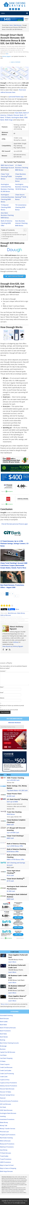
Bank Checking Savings (14, 5)
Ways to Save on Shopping (8, 1168)
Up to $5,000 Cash (13, 780)
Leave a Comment (15, 62)
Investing (3, 1116)
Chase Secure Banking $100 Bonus (20, 197)
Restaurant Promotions (7, 1144)
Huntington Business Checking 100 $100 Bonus (21, 186)
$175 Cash (10, 881)
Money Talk (3, 1125)
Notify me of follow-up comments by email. (12, 705)
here (7, 53)
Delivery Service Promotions (8, 1086)
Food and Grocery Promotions (9, 1101)
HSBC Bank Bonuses (6, 1110)
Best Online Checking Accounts (9, 1043)
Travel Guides (4, 1156)
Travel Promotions (5, 1159)
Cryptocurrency (4, 1080)
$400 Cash (10, 838)
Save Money (3, 1150)
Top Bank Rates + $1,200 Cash (17, 790)
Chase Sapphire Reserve (17, 996)
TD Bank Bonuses (5, 1153)
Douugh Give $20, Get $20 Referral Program (14, 234)
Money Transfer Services (7, 1128)
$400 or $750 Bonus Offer (15, 859)
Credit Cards (3, 1076)
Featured (2, 1098)
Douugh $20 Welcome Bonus (10, 232)
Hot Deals (3, 1107)
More (17, 609)
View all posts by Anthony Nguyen (12, 646)
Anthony (15, 642)
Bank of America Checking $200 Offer (6, 223)
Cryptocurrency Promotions (8, 1083)
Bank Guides (4, 1021)
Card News (3, 1055)
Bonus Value (4, 1004)
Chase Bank (18, 113)
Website (2, 698)
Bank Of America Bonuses (8, 1028)
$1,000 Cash (11, 891)
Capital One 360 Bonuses (7, 1052)
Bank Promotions (5, 1031)
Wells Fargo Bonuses (6, 1171)
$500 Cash (10, 825)
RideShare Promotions (7, 1147)
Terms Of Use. (11, 1203)
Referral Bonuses (5, 615)
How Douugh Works (7, 236)
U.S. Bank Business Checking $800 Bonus (21, 167)
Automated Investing (6, 1015)
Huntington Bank (17, 117)
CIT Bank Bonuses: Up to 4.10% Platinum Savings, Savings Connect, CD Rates (14, 543)
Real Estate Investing (6, 1138)
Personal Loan (4, 1132)
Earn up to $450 (12, 802)
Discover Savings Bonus (7, 1095)
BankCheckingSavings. (17, 1200)
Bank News (3, 1025)
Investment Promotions (7, 1119)
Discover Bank (18, 115)
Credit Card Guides (5, 1070)
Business (2, 1049)
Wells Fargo (9, 120)
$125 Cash (10, 875)
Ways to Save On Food (6, 1165)
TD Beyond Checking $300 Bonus (6, 207)
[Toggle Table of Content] (24, 230)
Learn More (12, 962)
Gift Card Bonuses (5, 1104)
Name (2, 687)
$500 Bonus (11, 814)
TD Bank (8, 117)
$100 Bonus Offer (13, 851)
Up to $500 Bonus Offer (15, 846)
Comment (3, 671)
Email (2, 692)
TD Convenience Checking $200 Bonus (20, 207)
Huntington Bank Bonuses (8, 1113)
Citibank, (10, 115)
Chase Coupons (5, 1064)
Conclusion (5, 238)
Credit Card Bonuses (6, 1067)
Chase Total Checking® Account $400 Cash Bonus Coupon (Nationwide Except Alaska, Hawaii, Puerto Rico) (13, 565)
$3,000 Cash (11, 796)
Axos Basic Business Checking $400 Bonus (7, 215)
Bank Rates (3, 1034)
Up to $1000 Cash (13, 832)
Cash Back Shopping (6, 1058)
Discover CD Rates (5, 1092)
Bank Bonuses (12, 613)
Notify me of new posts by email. (9, 709)
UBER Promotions (5, 1162)
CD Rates (2, 1061)
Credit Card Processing (7, 1073)
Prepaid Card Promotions (7, 1135)
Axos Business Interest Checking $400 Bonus (21, 223)
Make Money (21, 613)
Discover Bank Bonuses (7, 1089)
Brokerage (3, 1046)
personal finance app (16, 97)
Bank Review (4, 1037)
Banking (2, 1040)
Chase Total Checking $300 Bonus (6, 176)
